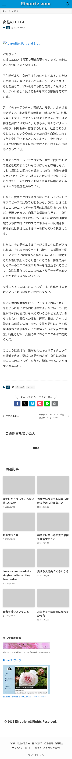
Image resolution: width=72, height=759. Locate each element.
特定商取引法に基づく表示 (29, 743)
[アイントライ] (36, 4)
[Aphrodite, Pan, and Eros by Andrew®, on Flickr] (21, 43)
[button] (17, 404)
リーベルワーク (12, 660)
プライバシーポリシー (22, 748)
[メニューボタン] (4, 4)
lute (36, 448)
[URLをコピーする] (55, 404)
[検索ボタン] (68, 4)
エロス (30, 387)
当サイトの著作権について (47, 748)
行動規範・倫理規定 (53, 743)
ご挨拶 (12, 743)
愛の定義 (20, 387)
